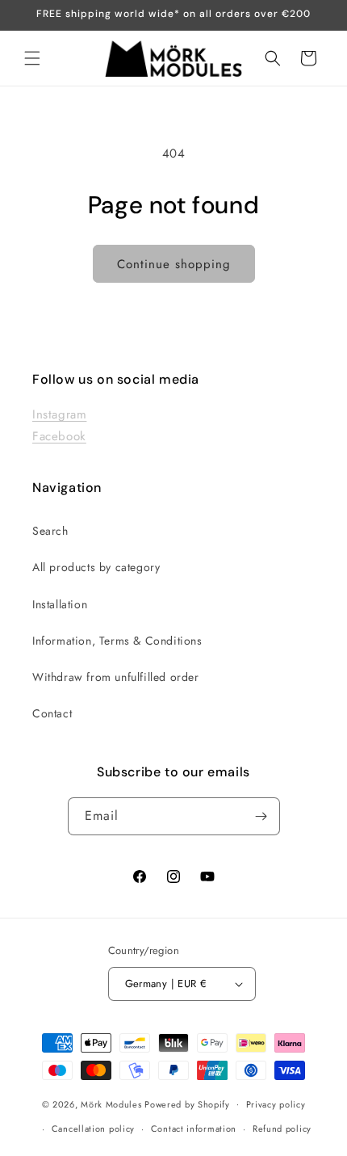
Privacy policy (276, 1104)
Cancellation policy (93, 1128)
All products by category (96, 567)
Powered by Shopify (187, 1103)
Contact (52, 713)
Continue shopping (174, 264)
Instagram (59, 414)
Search (50, 531)
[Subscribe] (261, 816)
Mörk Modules (111, 1103)
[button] (32, 58)
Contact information (193, 1128)
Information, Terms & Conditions (117, 641)
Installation (59, 604)
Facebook (59, 436)
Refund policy (282, 1128)
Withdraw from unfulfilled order (115, 677)
